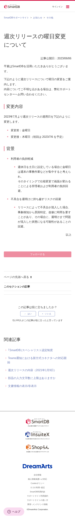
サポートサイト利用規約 (37, 496)
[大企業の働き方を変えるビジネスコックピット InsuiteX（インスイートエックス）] (37, 436)
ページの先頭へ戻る (16, 276)
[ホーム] (13, 6)
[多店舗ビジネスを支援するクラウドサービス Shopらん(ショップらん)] (37, 449)
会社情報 (37, 475)
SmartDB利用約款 (37, 492)
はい (30, 314)
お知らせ (37, 17)
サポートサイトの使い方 (37, 500)
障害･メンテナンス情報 (37, 504)
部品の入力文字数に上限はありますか (31, 378)
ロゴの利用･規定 (37, 487)
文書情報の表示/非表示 (22, 385)
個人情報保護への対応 (37, 479)
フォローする (37, 254)
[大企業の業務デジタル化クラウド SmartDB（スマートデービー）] (37, 423)
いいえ (48, 314)
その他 (49, 17)
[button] (67, 7)
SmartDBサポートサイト (16, 17)
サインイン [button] (57, 6)
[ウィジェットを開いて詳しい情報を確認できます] (13, 511)
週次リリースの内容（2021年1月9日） (32, 370)
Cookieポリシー (37, 483)
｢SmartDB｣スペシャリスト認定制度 (30, 350)
